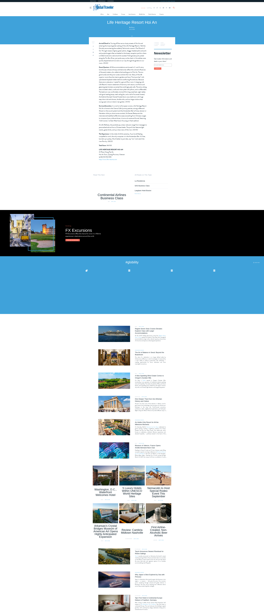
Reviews (162, 45)
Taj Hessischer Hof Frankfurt (148, 604)
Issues (162, 42)
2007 (132, 36)
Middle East (142, 14)
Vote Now (143, 8)
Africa (102, 14)
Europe (123, 14)
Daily (136, 326)
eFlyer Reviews (128, 538)
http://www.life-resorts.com (108, 159)
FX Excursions (111, 1)
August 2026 (137, 396)
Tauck (136, 556)
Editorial (157, 42)
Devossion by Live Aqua (152, 427)
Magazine (163, 44)
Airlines (155, 540)
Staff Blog (149, 8)
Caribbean (115, 14)
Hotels (156, 45)
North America (152, 14)
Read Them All (138, 193)
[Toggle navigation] (90, 7)
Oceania (161, 14)
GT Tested (157, 44)
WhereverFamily (101, 1)
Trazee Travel (93, 1)
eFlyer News (137, 549)
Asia (108, 14)
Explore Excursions (72, 240)
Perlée (144, 380)
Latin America (132, 14)
